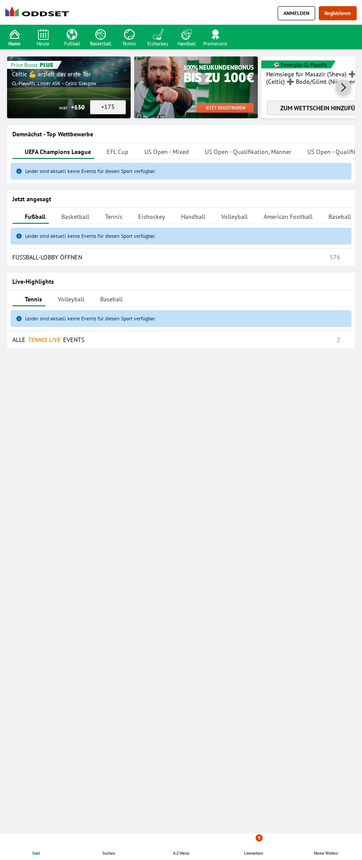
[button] (343, 87)
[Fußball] (71, 33)
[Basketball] (100, 33)
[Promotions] (215, 33)
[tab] (53, 445)
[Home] (38, 13)
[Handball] (186, 33)
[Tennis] (129, 33)
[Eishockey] (157, 33)
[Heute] (43, 33)
